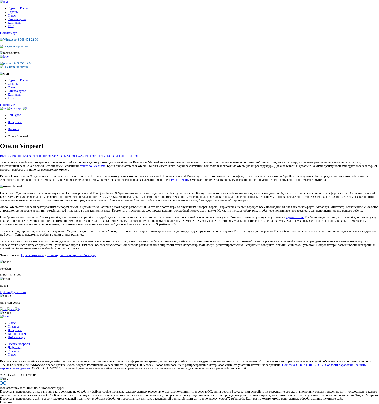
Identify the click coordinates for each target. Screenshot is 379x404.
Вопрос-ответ (17, 333)
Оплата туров (17, 19)
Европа (17, 155)
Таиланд (112, 155)
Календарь (58, 155)
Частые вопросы (19, 344)
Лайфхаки (15, 330)
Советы (100, 155)
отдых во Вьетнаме (92, 166)
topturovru (22, 46)
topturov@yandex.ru (13, 292)
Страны (13, 12)
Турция (133, 155)
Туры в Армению (32, 255)
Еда (25, 155)
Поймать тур (8, 33)
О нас (12, 15)
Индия (46, 155)
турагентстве (295, 217)
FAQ (11, 26)
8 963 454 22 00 (27, 39)
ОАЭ (81, 155)
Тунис (123, 155)
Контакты (14, 22)
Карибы (71, 155)
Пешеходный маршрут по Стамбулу (71, 255)
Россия (90, 155)
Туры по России (19, 8)
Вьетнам (5, 155)
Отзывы (13, 326)
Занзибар (35, 155)
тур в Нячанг (179, 179)
